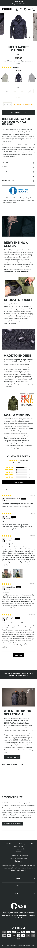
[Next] (35, 79)
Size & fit (4, 171)
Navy (18, 78)
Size (18, 87)
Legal (18, 886)
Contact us (18, 861)
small (6, 91)
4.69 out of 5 (24, 460)
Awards (4, 176)
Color (18, 70)
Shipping (23, 61)
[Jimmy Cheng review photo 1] (7, 574)
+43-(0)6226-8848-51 (20, 856)
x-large (30, 91)
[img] (6, 496)
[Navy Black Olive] (18, 79)
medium (14, 91)
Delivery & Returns (8, 180)
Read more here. (14, 202)
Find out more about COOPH (12, 823)
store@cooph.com (21, 858)
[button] (7, 67)
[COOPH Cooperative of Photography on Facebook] (16, 928)
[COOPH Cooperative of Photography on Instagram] (13, 928)
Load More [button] (18, 655)
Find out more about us (18, 870)
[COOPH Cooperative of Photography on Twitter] (21, 928)
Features (5, 162)
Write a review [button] (18, 482)
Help (18, 878)
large (22, 91)
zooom (33, 945)
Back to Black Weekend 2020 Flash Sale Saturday (20, 674)
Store (18, 893)
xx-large (18, 97)
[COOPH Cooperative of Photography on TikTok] (24, 928)
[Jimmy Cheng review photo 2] (18, 574)
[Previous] (2, 79)
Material (5, 167)
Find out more (12, 757)
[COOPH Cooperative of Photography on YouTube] (18, 928)
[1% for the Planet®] (18, 906)
